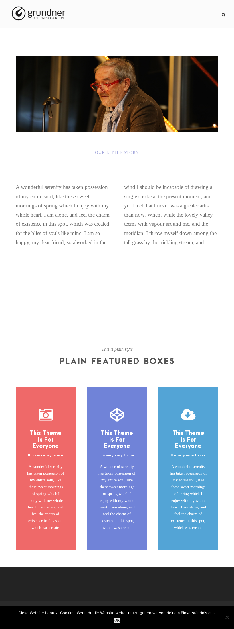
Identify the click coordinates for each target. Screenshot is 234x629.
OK (117, 620)
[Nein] (227, 617)
